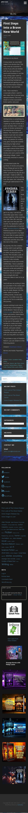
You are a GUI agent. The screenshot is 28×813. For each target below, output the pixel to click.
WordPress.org (6, 582)
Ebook (19, 347)
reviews (7, 547)
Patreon (20, 365)
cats (15, 363)
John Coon (4, 2)
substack (18, 558)
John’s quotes (6, 588)
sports (17, 367)
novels (12, 541)
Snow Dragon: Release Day (13, 400)
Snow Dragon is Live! (9, 517)
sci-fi (12, 547)
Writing (5, 361)
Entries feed (6, 576)
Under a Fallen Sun (8, 561)
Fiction (10, 359)
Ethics (3, 532)
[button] (25, 3)
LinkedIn (7, 491)
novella (9, 541)
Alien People (6, 522)
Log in (4, 573)
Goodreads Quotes (22, 598)
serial (16, 550)
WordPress (8, 496)
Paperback (13, 347)
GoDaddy (20, 805)
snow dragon (14, 553)
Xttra (11, 564)
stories (9, 556)
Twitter (6, 477)
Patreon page (8, 312)
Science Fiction (11, 367)
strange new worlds (8, 559)
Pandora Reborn (13, 228)
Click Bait (16, 527)
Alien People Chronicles (17, 522)
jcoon (4, 37)
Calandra (5, 527)
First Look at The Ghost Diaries (12, 511)
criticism (21, 527)
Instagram (7, 486)
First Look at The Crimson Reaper (13, 508)
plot (22, 544)
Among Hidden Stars (12, 524)
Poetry (20, 359)
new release (17, 538)
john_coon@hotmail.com (12, 451)
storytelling (17, 556)
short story (6, 553)
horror (22, 363)
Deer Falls (21, 529)
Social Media (22, 553)
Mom (11, 538)
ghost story (11, 535)
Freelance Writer (16, 532)
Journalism (15, 359)
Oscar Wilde (18, 595)
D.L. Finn (4, 529)
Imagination (23, 535)
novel (4, 541)
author (20, 525)
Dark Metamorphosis (12, 529)
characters (10, 527)
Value (17, 561)
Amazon (12, 363)
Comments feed (7, 579)
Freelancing (5, 536)
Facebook (6, 482)
